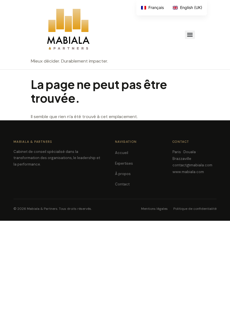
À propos (123, 173)
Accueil (121, 152)
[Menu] (190, 35)
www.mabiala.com (188, 171)
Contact (122, 184)
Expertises (124, 163)
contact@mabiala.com (192, 165)
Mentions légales (154, 208)
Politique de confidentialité (195, 208)
